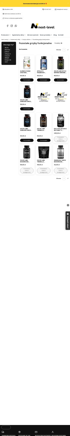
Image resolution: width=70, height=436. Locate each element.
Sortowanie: (23, 49)
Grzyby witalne (26, 39)
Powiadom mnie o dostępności (60, 139)
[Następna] (68, 3)
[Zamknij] (68, 205)
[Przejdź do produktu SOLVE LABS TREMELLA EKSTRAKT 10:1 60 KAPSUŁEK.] (43, 120)
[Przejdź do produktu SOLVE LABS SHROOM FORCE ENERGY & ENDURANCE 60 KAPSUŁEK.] (27, 120)
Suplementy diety (15, 39)
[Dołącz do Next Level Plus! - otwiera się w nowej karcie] (44, 98)
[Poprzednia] (2, 3)
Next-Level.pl (4, 39)
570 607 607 (47, 9)
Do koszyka (27, 80)
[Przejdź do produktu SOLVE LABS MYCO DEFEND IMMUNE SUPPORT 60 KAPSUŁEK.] (60, 63)
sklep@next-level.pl (62, 9)
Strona (58, 50)
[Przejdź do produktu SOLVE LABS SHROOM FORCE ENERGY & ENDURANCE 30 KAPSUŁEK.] (27, 91)
